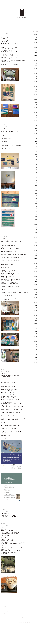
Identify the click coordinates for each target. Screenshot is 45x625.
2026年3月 (35, 39)
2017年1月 (35, 297)
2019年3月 (35, 229)
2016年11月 (35, 302)
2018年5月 (35, 255)
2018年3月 (35, 260)
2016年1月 (35, 326)
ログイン (4, 606)
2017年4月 (35, 289)
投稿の (5, 608)
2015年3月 (35, 349)
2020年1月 (35, 203)
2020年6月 (35, 193)
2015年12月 (35, 328)
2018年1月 (35, 266)
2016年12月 (35, 299)
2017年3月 (35, 292)
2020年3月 (35, 198)
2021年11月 (35, 149)
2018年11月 (35, 240)
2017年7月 (35, 281)
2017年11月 (35, 271)
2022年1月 (35, 143)
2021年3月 (35, 169)
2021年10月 (35, 151)
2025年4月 (35, 55)
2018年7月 (35, 250)
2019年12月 (35, 206)
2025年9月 (35, 47)
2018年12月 (35, 237)
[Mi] (22, 21)
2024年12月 (35, 63)
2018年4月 (35, 258)
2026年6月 (35, 34)
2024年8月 (35, 70)
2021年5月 (35, 164)
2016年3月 (35, 320)
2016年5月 (35, 315)
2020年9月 (35, 185)
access (25, 26)
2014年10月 (35, 362)
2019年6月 (35, 221)
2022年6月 (35, 130)
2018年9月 (35, 245)
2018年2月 (35, 263)
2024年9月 (35, 68)
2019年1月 (35, 234)
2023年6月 (35, 102)
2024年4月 (35, 81)
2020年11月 (35, 180)
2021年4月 (35, 167)
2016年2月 (35, 323)
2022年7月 (35, 128)
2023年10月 (35, 94)
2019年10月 (35, 211)
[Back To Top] (22, 618)
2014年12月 (35, 357)
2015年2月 (35, 352)
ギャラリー (8, 33)
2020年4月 (35, 195)
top (12, 26)
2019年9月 (35, 214)
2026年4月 (35, 37)
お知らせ (5, 33)
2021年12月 (35, 146)
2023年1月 (35, 115)
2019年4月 (35, 227)
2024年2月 (35, 86)
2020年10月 (35, 182)
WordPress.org (5, 613)
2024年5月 (35, 78)
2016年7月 (35, 310)
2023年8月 (35, 99)
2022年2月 (35, 141)
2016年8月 (35, 307)
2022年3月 (35, 138)
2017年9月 (35, 276)
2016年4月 (35, 318)
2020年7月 (35, 190)
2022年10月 (35, 123)
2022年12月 (35, 117)
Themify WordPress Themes (26, 622)
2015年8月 (35, 336)
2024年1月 (35, 89)
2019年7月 (35, 219)
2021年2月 (35, 172)
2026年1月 (35, 42)
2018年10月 (35, 242)
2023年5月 (35, 104)
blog (16, 26)
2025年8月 (35, 50)
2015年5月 (35, 344)
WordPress (20, 622)
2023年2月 (35, 112)
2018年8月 (35, 247)
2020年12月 (35, 177)
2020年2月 (35, 201)
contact (31, 26)
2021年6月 (35, 162)
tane (1, 33)
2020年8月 (35, 188)
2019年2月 (35, 232)
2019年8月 (35, 216)
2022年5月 (35, 133)
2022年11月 (35, 120)
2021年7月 (35, 159)
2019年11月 (35, 208)
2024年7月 (35, 73)
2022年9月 (35, 125)
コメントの (5, 611)
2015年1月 (35, 354)
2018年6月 (35, 253)
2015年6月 (35, 341)
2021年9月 (35, 154)
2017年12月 (35, 268)
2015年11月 (35, 331)
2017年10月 (35, 273)
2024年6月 (35, 76)
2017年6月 (35, 284)
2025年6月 (35, 52)
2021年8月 (35, 156)
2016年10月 (35, 305)
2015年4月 (35, 346)
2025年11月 (35, 44)
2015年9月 (35, 333)
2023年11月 (35, 91)
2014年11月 (35, 359)
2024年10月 (35, 65)
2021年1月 (35, 175)
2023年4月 (35, 107)
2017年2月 (35, 294)
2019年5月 (35, 224)
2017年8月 (35, 279)
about (21, 26)
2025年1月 (35, 60)
